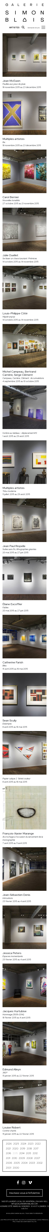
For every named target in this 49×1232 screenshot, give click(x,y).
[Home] (25, 11)
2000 (16, 1167)
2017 (35, 1148)
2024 (23, 1143)
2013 (28, 1153)
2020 (15, 1148)
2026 (9, 1143)
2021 (8, 1148)
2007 (37, 1158)
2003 (32, 1162)
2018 (29, 1148)
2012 (35, 1153)
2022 (38, 1143)
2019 (22, 1148)
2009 (22, 1158)
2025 (16, 1143)
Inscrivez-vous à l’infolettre (24, 1193)
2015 (15, 1153)
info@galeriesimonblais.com (24, 1204)
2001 (8, 1167)
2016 (8, 1153)
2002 (40, 1162)
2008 (30, 1158)
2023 (30, 1143)
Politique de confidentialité (24, 1221)
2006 (9, 1162)
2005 (17, 1162)
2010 (14, 1158)
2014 (21, 1153)
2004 (24, 1162)
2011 (8, 1158)
